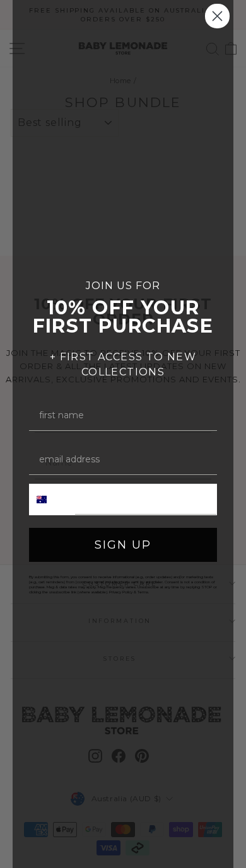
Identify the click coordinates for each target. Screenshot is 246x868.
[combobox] (52, 499)
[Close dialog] (217, 16)
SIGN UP (123, 545)
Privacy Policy (120, 592)
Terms (143, 592)
